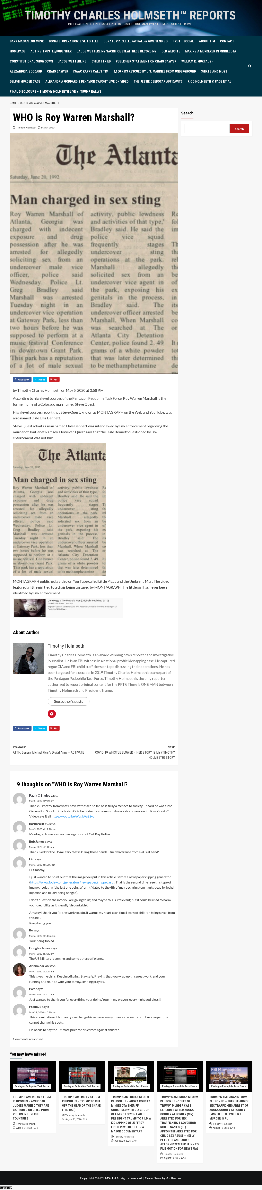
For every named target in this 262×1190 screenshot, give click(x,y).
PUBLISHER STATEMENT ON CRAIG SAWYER (146, 61)
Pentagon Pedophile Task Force (32, 1086)
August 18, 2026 (221, 1127)
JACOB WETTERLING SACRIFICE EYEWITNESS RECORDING (116, 51)
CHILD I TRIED (101, 61)
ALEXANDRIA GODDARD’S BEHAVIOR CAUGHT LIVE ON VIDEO (87, 81)
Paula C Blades (39, 795)
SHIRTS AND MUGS (214, 71)
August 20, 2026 (123, 1140)
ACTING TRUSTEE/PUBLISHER (51, 51)
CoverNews (153, 1178)
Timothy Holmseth (26, 127)
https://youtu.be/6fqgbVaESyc (73, 816)
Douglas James (39, 948)
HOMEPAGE (17, 51)
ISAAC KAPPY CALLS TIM (90, 71)
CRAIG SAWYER (57, 71)
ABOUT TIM (207, 41)
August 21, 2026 (24, 1127)
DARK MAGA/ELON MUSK (27, 41)
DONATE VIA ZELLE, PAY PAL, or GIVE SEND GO (136, 41)
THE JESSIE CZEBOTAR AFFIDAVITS (158, 81)
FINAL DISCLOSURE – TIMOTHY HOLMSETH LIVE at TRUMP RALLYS (55, 91)
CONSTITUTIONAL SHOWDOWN (31, 61)
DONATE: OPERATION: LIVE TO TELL (73, 41)
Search (187, 113)
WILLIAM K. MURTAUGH (197, 61)
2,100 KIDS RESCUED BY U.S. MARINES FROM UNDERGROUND (154, 71)
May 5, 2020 (47, 127)
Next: (135, 752)
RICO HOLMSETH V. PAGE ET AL (209, 81)
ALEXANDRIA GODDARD (26, 71)
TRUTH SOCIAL (183, 41)
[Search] (249, 66)
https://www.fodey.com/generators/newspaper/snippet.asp (71, 882)
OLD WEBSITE (170, 51)
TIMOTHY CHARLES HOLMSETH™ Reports (130, 15)
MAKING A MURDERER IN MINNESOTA (210, 51)
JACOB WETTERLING (72, 61)
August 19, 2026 (172, 1158)
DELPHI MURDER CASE (25, 81)
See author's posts (68, 701)
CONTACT (227, 41)
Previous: (48, 749)
